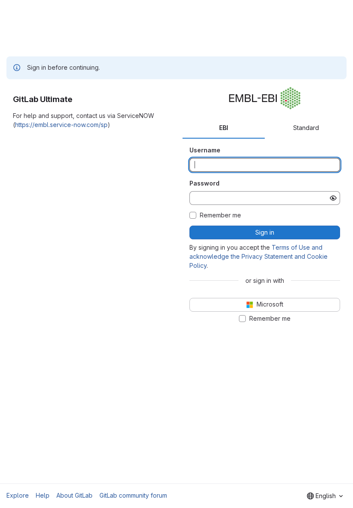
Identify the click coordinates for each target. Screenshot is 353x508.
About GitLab (74, 495)
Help (43, 495)
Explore (17, 495)
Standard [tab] (306, 127)
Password (204, 183)
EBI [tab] (223, 127)
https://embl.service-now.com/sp (61, 124)
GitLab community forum (133, 495)
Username (204, 150)
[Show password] (333, 198)
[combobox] (325, 496)
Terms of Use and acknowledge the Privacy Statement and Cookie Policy (258, 256)
